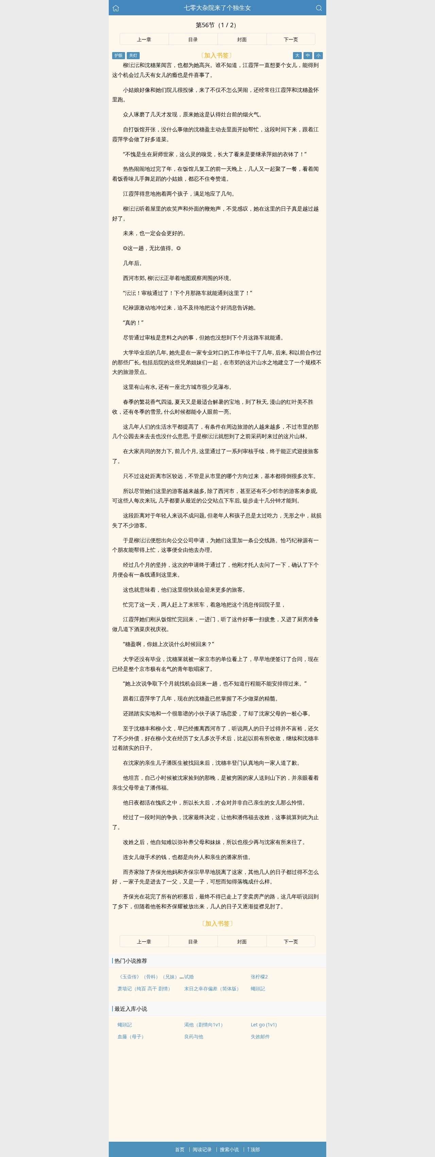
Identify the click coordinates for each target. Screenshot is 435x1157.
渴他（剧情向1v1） (204, 1024)
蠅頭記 (258, 988)
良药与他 (193, 1036)
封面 (242, 39)
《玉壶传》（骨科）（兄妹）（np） (156, 976)
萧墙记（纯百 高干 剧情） (145, 988)
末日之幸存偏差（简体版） (212, 988)
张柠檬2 (259, 976)
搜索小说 (229, 1149)
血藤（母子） (132, 1036)
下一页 (291, 39)
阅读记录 (202, 1149)
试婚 (189, 976)
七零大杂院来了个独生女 (217, 7)
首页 (180, 1149)
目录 (193, 39)
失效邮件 (260, 1036)
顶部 (255, 1149)
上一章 (144, 39)
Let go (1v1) (264, 1024)
